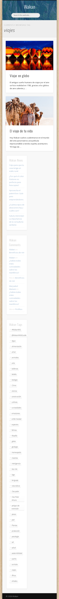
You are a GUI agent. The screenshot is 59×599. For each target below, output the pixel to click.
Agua (13, 341)
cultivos (14, 402)
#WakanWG (16, 329)
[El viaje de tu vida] (29, 111)
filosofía (14, 435)
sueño (14, 559)
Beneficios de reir (16, 252)
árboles (14, 581)
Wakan (29, 6)
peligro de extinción (15, 507)
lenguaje (15, 480)
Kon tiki (14, 469)
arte (13, 363)
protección (16, 531)
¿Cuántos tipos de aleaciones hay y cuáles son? (16, 207)
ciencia (14, 391)
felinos (14, 430)
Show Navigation (46, 25)
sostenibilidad (17, 553)
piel (13, 520)
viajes (14, 570)
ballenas (15, 368)
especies (15, 424)
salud (14, 547)
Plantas (14, 525)
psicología (15, 536)
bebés (14, 374)
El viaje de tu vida (21, 130)
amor (14, 352)
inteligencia (16, 463)
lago (13, 474)
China (14, 385)
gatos (14, 441)
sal (13, 542)
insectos (15, 458)
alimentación (16, 346)
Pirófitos (18, 309)
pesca (14, 514)
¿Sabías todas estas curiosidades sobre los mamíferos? (15, 266)
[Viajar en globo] (29, 55)
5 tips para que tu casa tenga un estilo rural (16, 168)
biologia (14, 380)
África (14, 575)
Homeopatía (16, 452)
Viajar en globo (19, 75)
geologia (15, 447)
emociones (16, 413)
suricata (15, 564)
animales (15, 357)
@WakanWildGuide (19, 335)
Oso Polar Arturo (15, 498)
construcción (16, 396)
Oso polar (15, 491)
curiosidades (16, 407)
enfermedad (16, 419)
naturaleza (16, 486)
